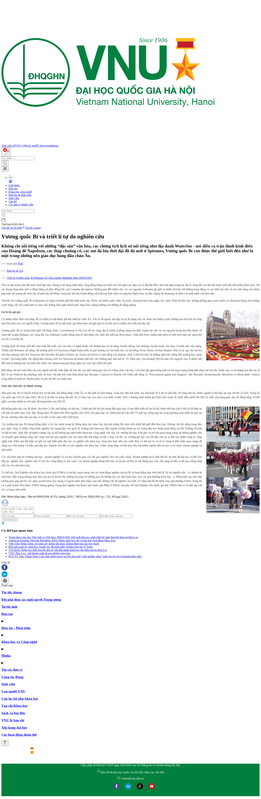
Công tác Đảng (12, 677)
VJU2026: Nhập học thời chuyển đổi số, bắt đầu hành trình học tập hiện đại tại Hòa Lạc (58, 550)
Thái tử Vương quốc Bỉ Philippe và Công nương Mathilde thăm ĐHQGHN (49, 277)
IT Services (43, 145)
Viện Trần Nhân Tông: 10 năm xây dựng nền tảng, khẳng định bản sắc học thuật (54, 543)
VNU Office (22, 145)
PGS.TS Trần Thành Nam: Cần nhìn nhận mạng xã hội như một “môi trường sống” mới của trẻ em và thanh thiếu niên (75, 556)
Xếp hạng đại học (14, 727)
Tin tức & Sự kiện (12, 227)
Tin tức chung (33, 227)
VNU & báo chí (12, 720)
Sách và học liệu (13, 713)
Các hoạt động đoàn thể (19, 735)
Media (6, 656)
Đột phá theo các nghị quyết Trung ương (31, 599)
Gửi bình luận (10, 520)
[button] (130, 567)
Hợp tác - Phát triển (16, 628)
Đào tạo (13, 188)
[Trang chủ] (107, 142)
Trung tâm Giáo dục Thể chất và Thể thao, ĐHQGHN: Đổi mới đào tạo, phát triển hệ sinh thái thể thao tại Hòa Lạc (73, 537)
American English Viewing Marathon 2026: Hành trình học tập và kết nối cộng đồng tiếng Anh (62, 540)
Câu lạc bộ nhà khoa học (19, 698)
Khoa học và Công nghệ (19, 642)
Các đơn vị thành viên (21, 204)
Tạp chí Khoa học (14, 706)
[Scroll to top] (5, 743)
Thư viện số (8, 145)
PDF (20, 263)
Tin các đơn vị (11, 670)
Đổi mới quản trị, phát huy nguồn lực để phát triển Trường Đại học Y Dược (51, 546)
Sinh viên (14, 198)
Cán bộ (13, 201)
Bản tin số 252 (15, 270)
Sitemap (53, 145)
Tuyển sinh (9, 607)
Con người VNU (13, 691)
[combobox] (6, 151)
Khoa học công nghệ (20, 191)
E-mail (33, 145)
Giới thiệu (14, 185)
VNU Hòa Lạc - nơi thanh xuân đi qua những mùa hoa (39, 553)
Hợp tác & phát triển (20, 195)
